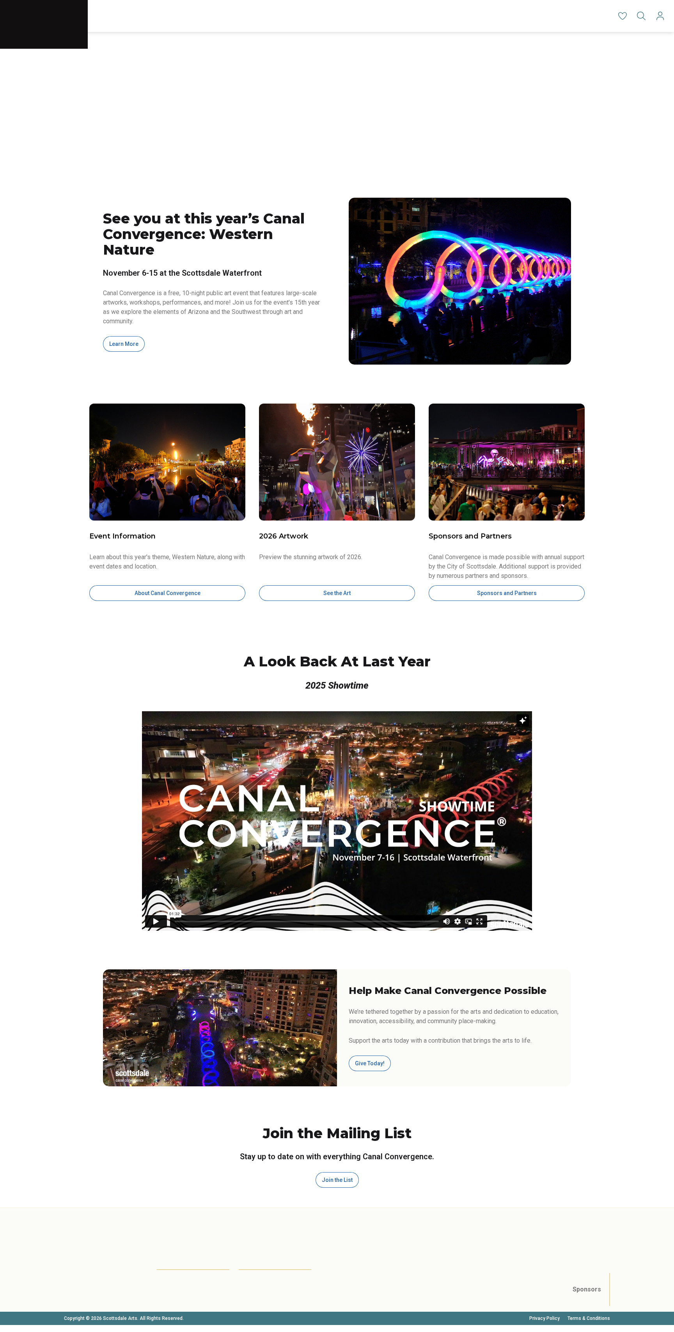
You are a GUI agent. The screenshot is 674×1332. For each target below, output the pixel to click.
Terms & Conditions (589, 1318)
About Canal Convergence (167, 593)
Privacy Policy (544, 1318)
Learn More (123, 344)
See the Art (337, 593)
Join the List (337, 1180)
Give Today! (370, 1063)
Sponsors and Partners (507, 593)
